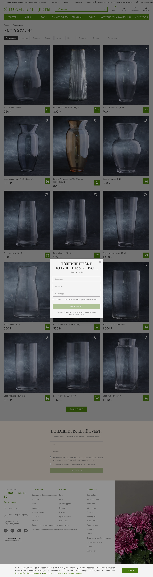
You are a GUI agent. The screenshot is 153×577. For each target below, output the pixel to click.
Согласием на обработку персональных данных (62, 573)
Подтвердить (76, 306)
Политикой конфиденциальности (28, 573)
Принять (130, 570)
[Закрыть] (99, 262)
